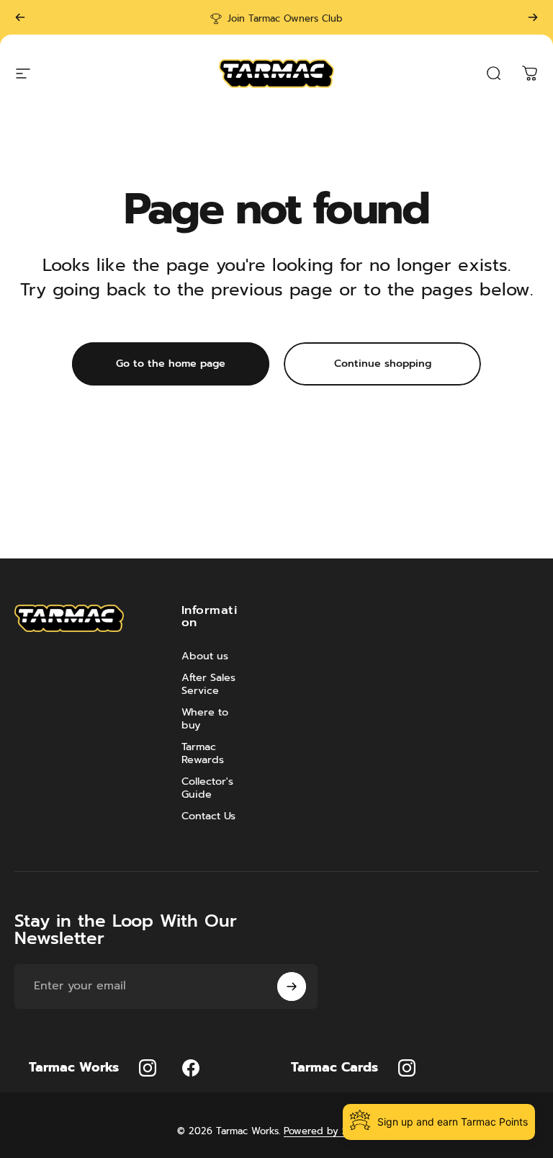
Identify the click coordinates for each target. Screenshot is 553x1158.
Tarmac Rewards (202, 753)
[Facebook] (190, 1068)
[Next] (533, 17)
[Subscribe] (291, 986)
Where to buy (204, 718)
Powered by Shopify (330, 1131)
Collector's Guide (207, 788)
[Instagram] (147, 1068)
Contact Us (208, 815)
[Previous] (20, 17)
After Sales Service (208, 684)
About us (204, 655)
